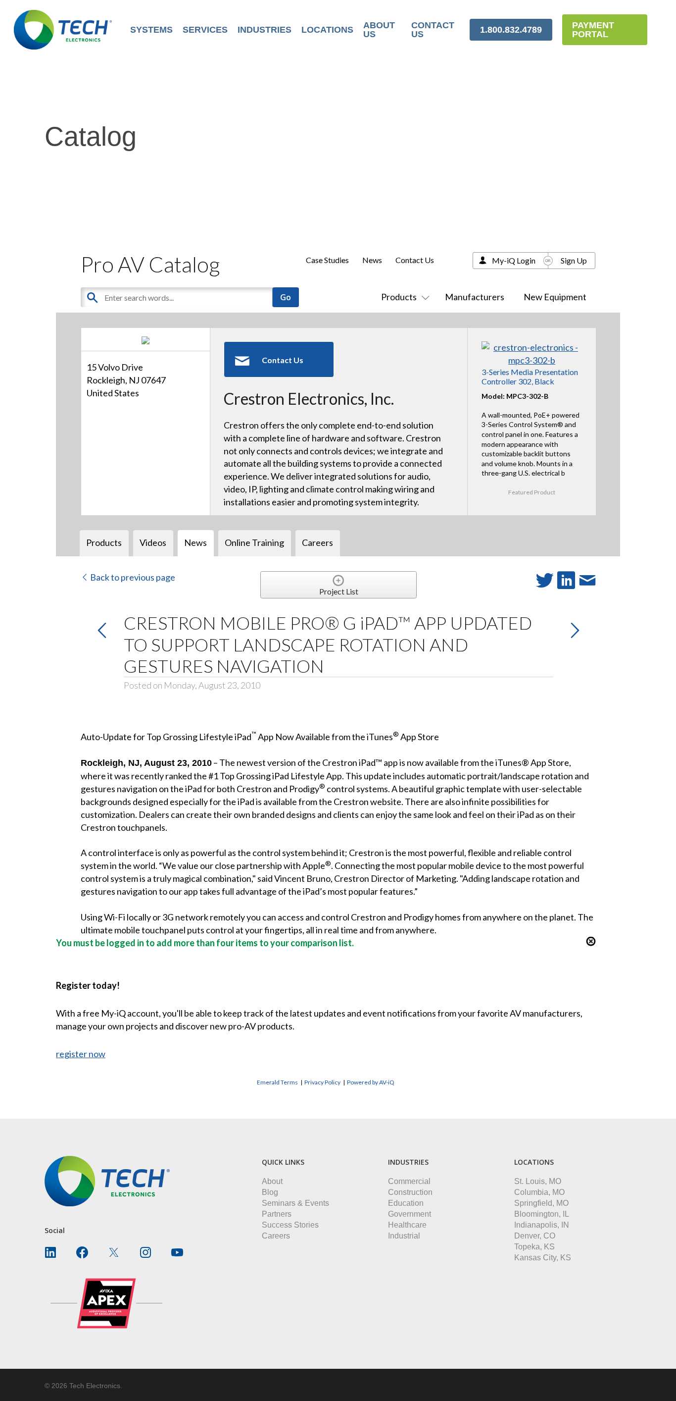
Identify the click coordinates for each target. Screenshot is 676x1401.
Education (406, 1203)
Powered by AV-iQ (370, 1082)
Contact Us (414, 260)
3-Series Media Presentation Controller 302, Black (530, 376)
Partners (276, 1214)
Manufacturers (474, 296)
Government (409, 1214)
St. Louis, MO (537, 1181)
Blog (270, 1192)
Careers (276, 1236)
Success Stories (290, 1225)
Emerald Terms (277, 1082)
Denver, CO (534, 1236)
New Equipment (555, 296)
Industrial (404, 1236)
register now (80, 1053)
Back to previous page (132, 577)
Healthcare (407, 1225)
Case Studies (327, 260)
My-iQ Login (513, 260)
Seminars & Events (295, 1203)
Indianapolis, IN (541, 1225)
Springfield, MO (541, 1203)
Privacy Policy (322, 1082)
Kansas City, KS (542, 1257)
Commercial (409, 1181)
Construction (410, 1192)
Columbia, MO (539, 1192)
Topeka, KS (534, 1246)
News (372, 260)
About (272, 1181)
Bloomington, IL (541, 1214)
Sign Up (574, 260)
